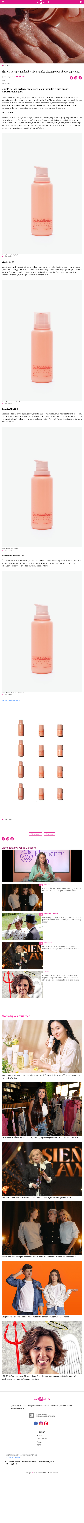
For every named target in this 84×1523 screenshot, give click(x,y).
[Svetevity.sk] (42, 2)
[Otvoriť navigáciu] (3, 2)
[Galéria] (42, 35)
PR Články (20, 77)
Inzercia (39, 1435)
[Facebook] (71, 77)
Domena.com (55, 1473)
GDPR (39, 1445)
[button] (81, 2)
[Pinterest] (46, 1423)
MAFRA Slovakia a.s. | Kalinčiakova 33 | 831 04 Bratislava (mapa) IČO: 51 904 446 (29, 1463)
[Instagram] (41, 1423)
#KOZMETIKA (49, 834)
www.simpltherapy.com (10, 700)
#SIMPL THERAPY (35, 834)
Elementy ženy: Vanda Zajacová (19, 847)
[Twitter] (80, 77)
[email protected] (13, 1457)
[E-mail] (75, 77)
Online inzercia (42, 1439)
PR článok (6, 83)
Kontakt (39, 1442)
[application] (42, 866)
